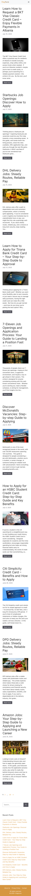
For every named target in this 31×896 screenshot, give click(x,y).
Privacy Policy (16, 888)
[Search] (26, 805)
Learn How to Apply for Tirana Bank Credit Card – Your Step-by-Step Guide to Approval (15, 255)
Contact (24, 888)
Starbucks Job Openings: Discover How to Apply (14, 100)
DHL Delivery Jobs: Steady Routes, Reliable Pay (14, 175)
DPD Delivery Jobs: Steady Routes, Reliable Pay (14, 645)
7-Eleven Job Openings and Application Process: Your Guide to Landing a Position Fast (15, 333)
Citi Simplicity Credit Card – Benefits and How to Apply (15, 574)
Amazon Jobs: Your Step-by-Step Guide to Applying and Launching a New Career (15, 724)
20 (10, 795)
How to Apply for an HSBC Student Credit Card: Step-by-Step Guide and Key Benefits (15, 495)
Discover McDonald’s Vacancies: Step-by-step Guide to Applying (15, 414)
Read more (7, 82)
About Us (7, 888)
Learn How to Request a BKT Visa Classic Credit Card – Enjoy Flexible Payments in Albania (13, 19)
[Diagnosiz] (5, 2)
